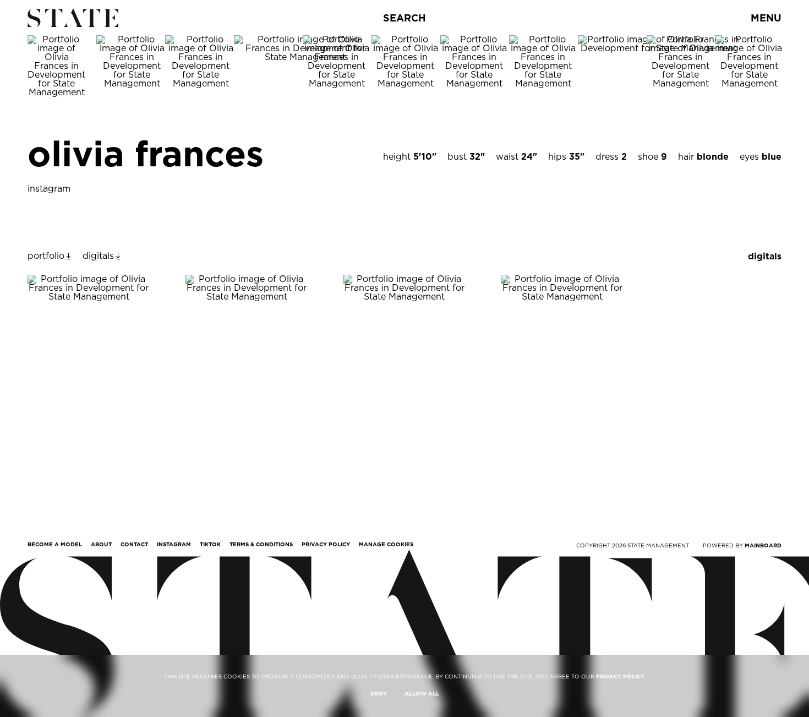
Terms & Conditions (261, 544)
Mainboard (763, 545)
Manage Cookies (386, 544)
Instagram (174, 544)
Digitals (764, 256)
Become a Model (55, 544)
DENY (378, 693)
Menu (766, 18)
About (101, 544)
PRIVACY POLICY (620, 676)
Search (404, 18)
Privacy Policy (326, 544)
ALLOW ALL (421, 693)
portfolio (46, 256)
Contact (134, 544)
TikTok (210, 544)
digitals (98, 256)
